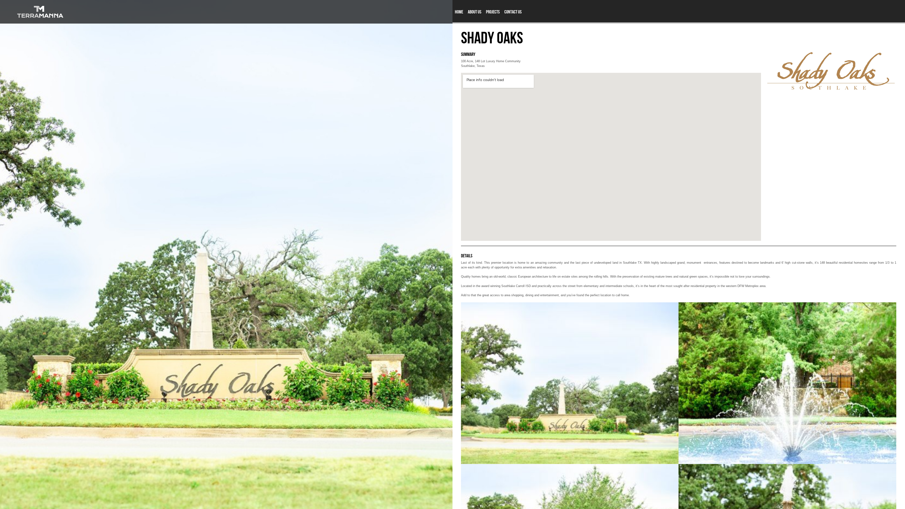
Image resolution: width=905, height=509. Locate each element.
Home (459, 11)
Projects (493, 11)
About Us (474, 11)
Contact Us (513, 11)
